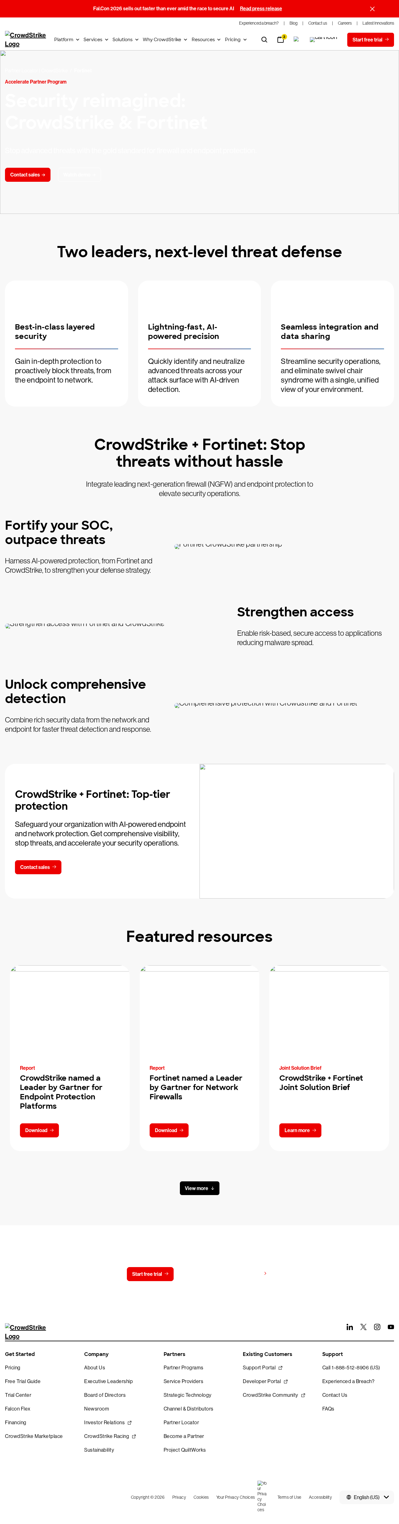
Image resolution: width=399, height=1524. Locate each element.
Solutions (122, 39)
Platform (63, 39)
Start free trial (147, 1274)
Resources (203, 39)
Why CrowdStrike (162, 39)
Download (36, 1130)
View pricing (247, 1274)
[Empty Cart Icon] (323, 39)
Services (93, 39)
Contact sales (35, 867)
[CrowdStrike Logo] (26, 39)
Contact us (198, 1274)
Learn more (297, 1130)
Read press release (261, 9)
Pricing (233, 39)
